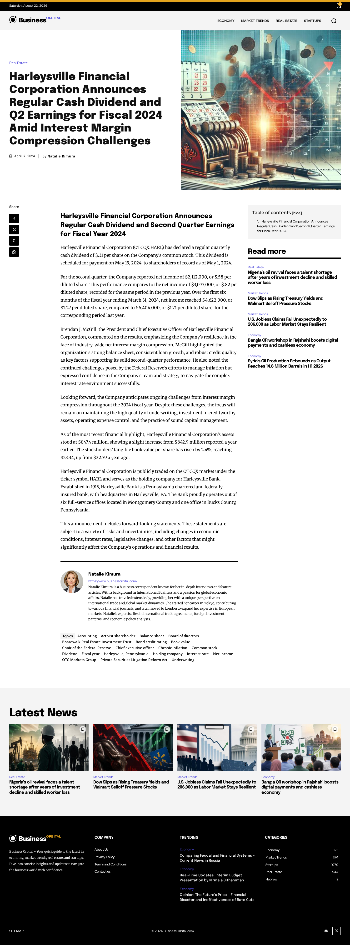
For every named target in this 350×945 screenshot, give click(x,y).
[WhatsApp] (15, 252)
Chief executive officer (134, 647)
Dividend (69, 653)
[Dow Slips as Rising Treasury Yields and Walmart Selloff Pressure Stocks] (133, 747)
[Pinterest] (15, 241)
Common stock (204, 647)
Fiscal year (91, 653)
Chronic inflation (172, 647)
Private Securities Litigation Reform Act (133, 659)
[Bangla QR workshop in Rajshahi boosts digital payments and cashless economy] (301, 747)
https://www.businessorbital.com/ (112, 581)
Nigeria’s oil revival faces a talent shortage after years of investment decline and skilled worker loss (292, 277)
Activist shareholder (118, 635)
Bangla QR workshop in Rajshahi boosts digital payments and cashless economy (299, 787)
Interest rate (198, 653)
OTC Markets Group (79, 659)
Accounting (87, 635)
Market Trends (258, 293)
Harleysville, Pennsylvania (126, 653)
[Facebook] (16, 218)
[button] (334, 21)
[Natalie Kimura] (71, 596)
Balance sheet (152, 635)
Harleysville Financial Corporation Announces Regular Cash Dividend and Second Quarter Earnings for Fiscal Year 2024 (296, 226)
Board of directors (183, 635)
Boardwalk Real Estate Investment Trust (96, 641)
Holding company (168, 653)
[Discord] (326, 931)
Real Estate (18, 63)
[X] (15, 229)
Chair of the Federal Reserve (86, 647)
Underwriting (183, 659)
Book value (180, 641)
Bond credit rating (151, 641)
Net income (223, 653)
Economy (254, 335)
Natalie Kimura (61, 156)
